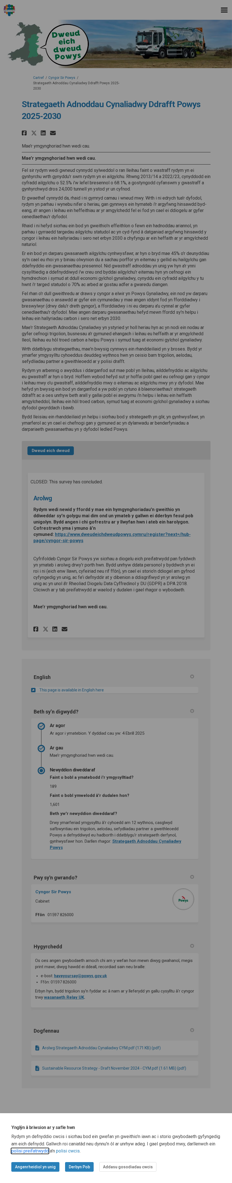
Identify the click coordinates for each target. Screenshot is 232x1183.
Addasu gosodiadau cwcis (128, 1167)
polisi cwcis (68, 1151)
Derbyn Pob (79, 1167)
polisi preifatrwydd (30, 1151)
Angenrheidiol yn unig (35, 1167)
